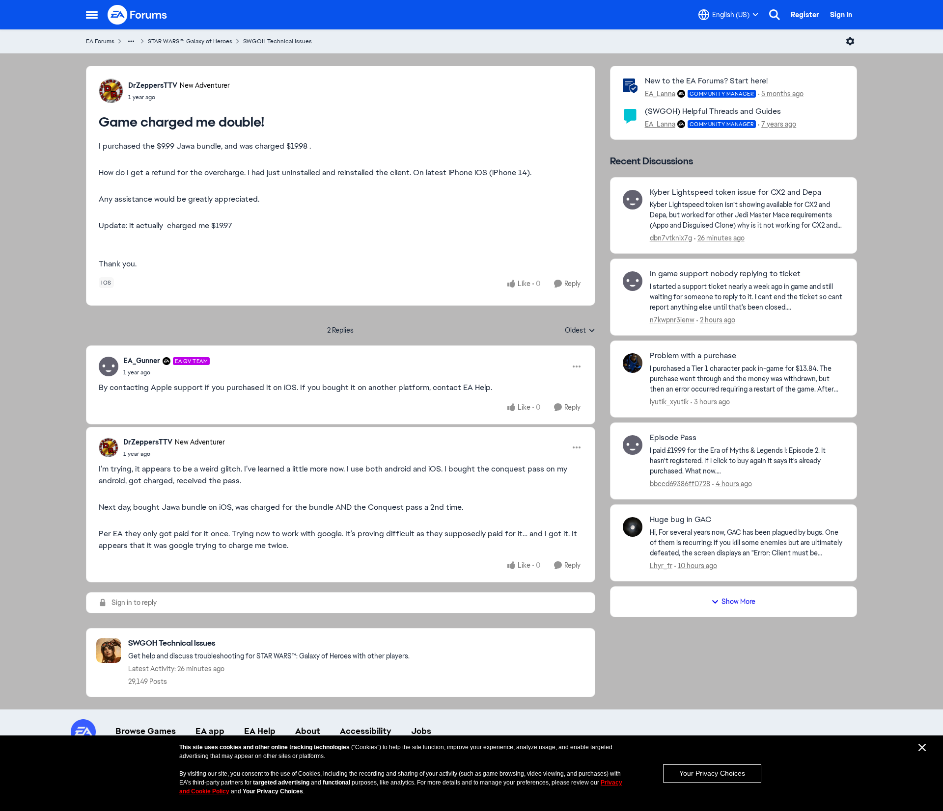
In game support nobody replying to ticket (725, 274)
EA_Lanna (660, 93)
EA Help (260, 731)
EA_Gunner (141, 360)
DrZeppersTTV (152, 85)
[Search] (774, 15)
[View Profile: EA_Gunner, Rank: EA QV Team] (108, 366)
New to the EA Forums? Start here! (706, 81)
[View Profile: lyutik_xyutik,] (632, 363)
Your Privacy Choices (712, 773)
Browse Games (145, 731)
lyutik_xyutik (669, 401)
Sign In (841, 14)
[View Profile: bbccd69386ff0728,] (632, 445)
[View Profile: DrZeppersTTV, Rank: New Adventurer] (111, 90)
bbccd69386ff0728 (680, 483)
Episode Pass (673, 438)
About (307, 731)
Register (805, 14)
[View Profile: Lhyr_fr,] (632, 527)
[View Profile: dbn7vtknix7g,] (632, 199)
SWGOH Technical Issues (277, 41)
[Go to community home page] (137, 15)
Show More (738, 601)
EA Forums (100, 41)
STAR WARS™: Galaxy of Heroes (190, 41)
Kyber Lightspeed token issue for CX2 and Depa (735, 192)
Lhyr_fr (661, 565)
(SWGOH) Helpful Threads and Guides (713, 111)
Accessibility (365, 731)
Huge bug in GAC (680, 519)
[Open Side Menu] (92, 14)
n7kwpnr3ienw (672, 319)
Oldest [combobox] (580, 331)
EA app (209, 731)
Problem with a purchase (693, 356)
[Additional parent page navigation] (131, 41)
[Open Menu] (850, 41)
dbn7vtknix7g (671, 238)
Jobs (421, 731)
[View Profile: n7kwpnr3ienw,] (632, 281)
